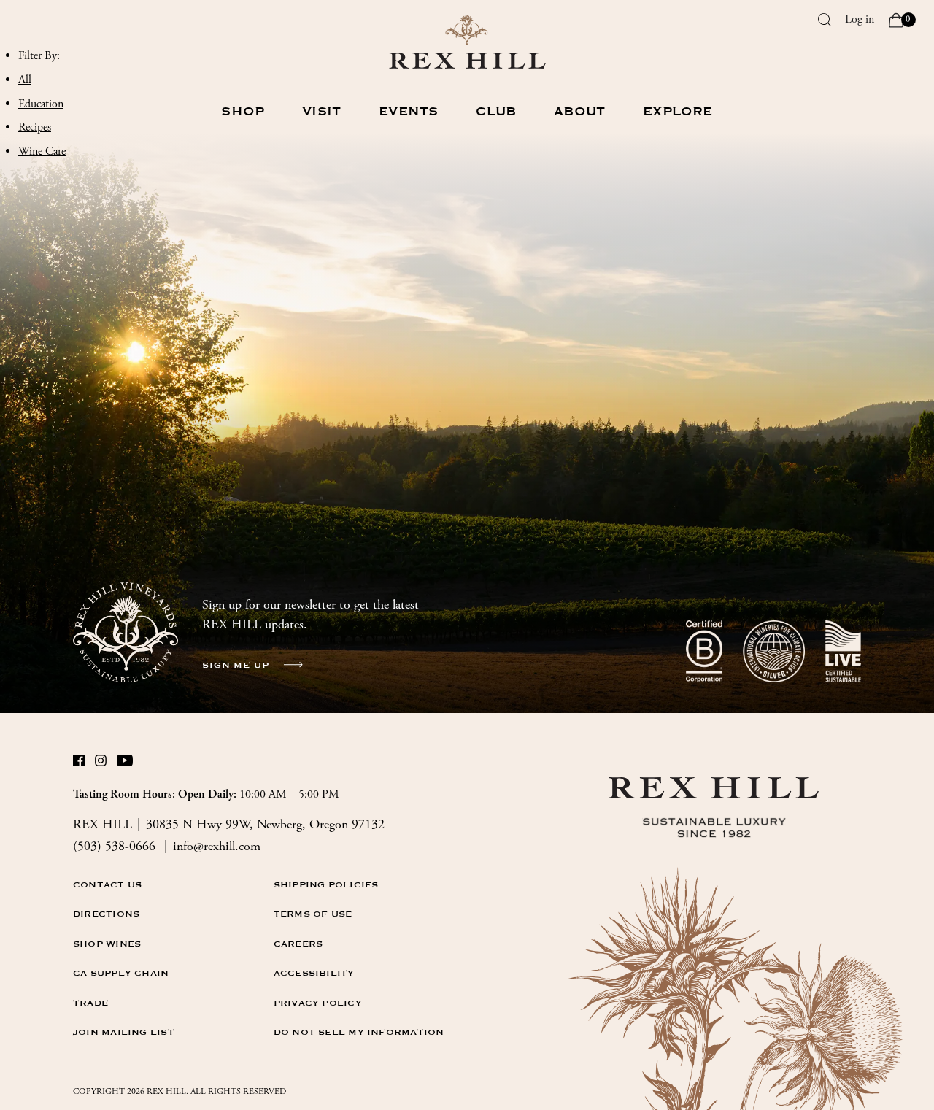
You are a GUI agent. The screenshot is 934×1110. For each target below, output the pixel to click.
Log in (859, 19)
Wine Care (42, 151)
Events (408, 111)
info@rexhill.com (216, 846)
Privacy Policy (318, 1003)
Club (496, 111)
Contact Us (107, 884)
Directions (106, 914)
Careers (298, 944)
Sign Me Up (235, 665)
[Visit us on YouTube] (123, 763)
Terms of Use (313, 914)
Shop (242, 111)
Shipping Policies (326, 884)
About (579, 111)
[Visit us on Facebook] (79, 763)
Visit (321, 111)
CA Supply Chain (121, 973)
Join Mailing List (123, 1032)
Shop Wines (107, 944)
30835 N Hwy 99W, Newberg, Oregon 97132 (265, 824)
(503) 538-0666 (116, 846)
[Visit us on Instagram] (101, 763)
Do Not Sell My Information (359, 1032)
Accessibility (314, 973)
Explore (677, 111)
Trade (90, 1003)
